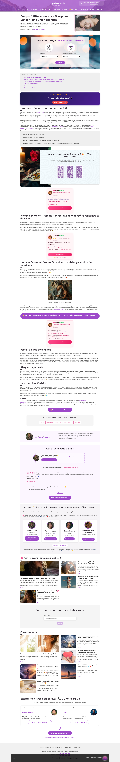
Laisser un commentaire (59, 498)
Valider (60, 62)
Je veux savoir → (60, 208)
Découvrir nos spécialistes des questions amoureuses (60, 737)
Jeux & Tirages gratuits (75, 747)
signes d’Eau (40, 112)
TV (98, 9)
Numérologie (84, 9)
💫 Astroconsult (73, 9)
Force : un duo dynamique (31, 83)
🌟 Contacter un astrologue (59, 410)
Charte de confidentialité (71, 751)
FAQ (66, 747)
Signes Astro (34, 9)
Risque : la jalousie (29, 85)
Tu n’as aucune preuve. (57, 330)
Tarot (49, 9)
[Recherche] (101, 9)
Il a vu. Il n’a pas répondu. (59, 198)
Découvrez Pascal (79, 722)
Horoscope (25, 9)
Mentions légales (46, 751)
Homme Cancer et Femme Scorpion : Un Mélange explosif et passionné (43, 81)
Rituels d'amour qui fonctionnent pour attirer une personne (87, 563)
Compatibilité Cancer (52, 422)
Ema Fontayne (32, 530)
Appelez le (59, 733)
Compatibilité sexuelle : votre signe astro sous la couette (86, 651)
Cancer (42, 422)
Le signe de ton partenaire (69, 53)
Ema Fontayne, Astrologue (39, 29)
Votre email (47, 615)
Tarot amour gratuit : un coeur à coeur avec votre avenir (38, 578)
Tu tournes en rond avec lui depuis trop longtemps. (59, 244)
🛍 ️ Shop (92, 9)
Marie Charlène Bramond (88, 531)
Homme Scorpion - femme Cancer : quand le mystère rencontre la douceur (44, 79)
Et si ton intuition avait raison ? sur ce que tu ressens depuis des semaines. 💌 (59, 336)
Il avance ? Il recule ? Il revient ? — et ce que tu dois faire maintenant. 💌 (59, 249)
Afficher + (60, 493)
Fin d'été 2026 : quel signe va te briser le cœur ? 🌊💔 (87, 666)
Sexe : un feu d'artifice (30, 88)
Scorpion (77, 422)
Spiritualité (57, 9)
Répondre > (32, 481)
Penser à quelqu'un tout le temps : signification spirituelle (38, 654)
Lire (21, 587)
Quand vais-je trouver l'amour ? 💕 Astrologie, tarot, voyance (48, 592)
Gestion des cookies (58, 751)
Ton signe (42, 53)
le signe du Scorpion (57, 126)
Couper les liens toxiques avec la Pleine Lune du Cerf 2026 (88, 637)
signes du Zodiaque (58, 309)
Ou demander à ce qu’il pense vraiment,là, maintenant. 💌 (57, 203)
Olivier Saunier (69, 531)
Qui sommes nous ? (59, 747)
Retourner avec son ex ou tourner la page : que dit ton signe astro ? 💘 (47, 666)
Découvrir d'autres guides (60, 545)
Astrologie (43, 9)
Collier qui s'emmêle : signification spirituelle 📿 (48, 682)
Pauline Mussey (51, 531)
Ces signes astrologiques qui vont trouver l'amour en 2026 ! (88, 577)
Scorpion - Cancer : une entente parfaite (35, 77)
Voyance (64, 9)
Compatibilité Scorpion (66, 422)
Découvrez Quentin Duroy (39, 722)
